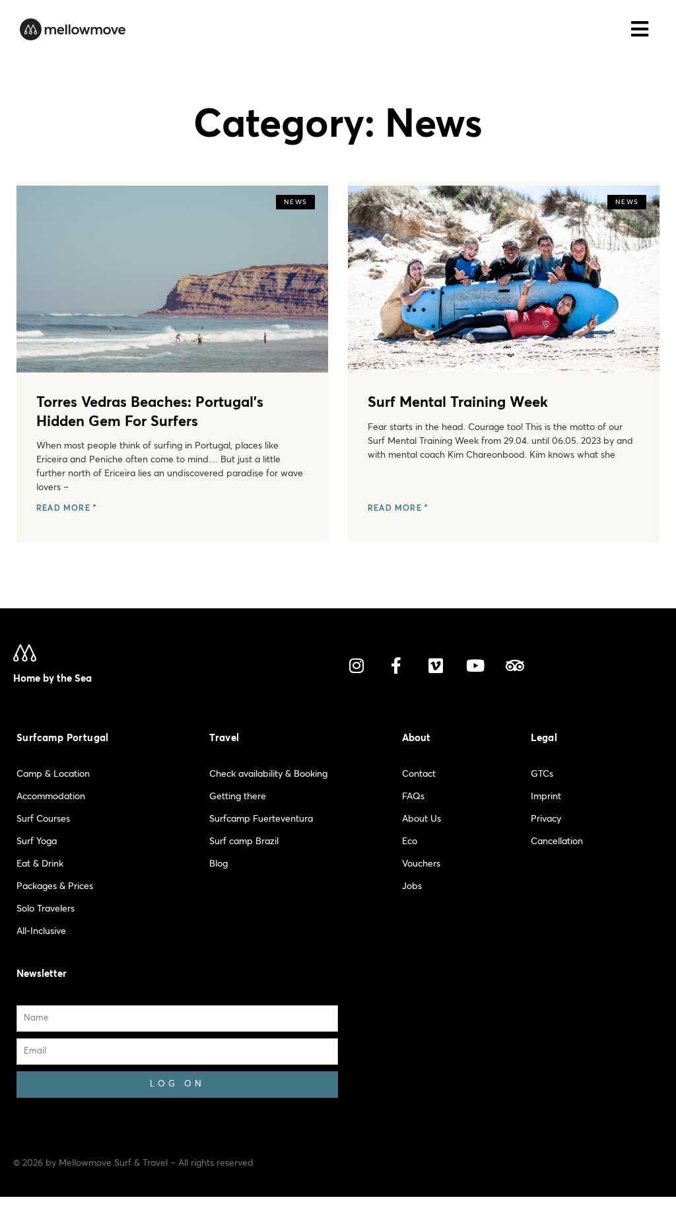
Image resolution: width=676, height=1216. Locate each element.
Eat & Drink (40, 864)
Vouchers (421, 864)
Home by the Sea (52, 679)
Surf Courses (43, 819)
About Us (421, 819)
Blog (218, 864)
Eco (409, 841)
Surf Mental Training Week (458, 403)
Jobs (412, 886)
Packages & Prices (55, 886)
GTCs (542, 774)
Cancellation (557, 841)
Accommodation (51, 796)
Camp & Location (53, 774)
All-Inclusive (41, 931)
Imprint (546, 796)
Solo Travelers (46, 908)
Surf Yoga (37, 841)
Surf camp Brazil (244, 841)
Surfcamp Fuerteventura (261, 819)
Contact (419, 774)
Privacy (546, 819)
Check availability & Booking (268, 774)
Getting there (237, 796)
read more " (66, 509)
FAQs (413, 796)
